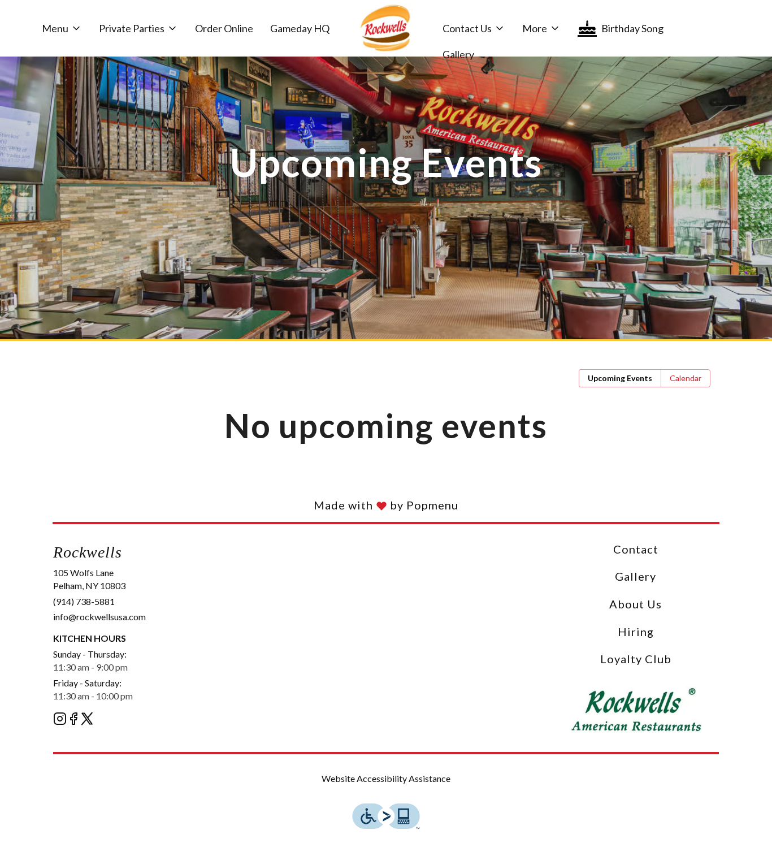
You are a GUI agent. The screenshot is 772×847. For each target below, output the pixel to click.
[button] (62, 28)
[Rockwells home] (386, 28)
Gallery (458, 54)
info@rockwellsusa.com (99, 616)
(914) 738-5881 (84, 601)
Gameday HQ (299, 28)
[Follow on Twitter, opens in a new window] (87, 720)
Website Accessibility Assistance (386, 778)
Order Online (224, 28)
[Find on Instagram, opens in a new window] (60, 720)
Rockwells (636, 709)
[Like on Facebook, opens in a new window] (73, 720)
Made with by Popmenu (229, 505)
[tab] (620, 378)
